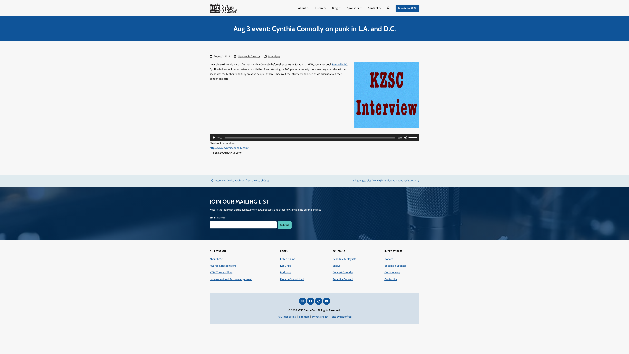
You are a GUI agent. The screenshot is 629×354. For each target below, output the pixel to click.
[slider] (413, 137)
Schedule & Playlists (344, 259)
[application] (314, 137)
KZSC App (285, 266)
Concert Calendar (343, 273)
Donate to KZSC (407, 8)
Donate (388, 259)
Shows (336, 266)
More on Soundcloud (292, 279)
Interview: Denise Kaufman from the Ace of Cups (240, 181)
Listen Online (287, 259)
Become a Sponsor (395, 266)
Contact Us (390, 279)
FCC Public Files (286, 317)
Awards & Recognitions (223, 266)
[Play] (214, 137)
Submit (284, 225)
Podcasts (285, 273)
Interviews (274, 57)
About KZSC (216, 259)
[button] (388, 8)
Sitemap (304, 317)
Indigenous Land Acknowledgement (231, 279)
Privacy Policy (320, 317)
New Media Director (249, 57)
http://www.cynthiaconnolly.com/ (229, 148)
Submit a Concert (343, 279)
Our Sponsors (392, 273)
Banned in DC (339, 65)
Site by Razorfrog (342, 317)
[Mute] (406, 137)
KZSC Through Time (221, 273)
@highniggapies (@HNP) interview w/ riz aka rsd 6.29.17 (384, 181)
